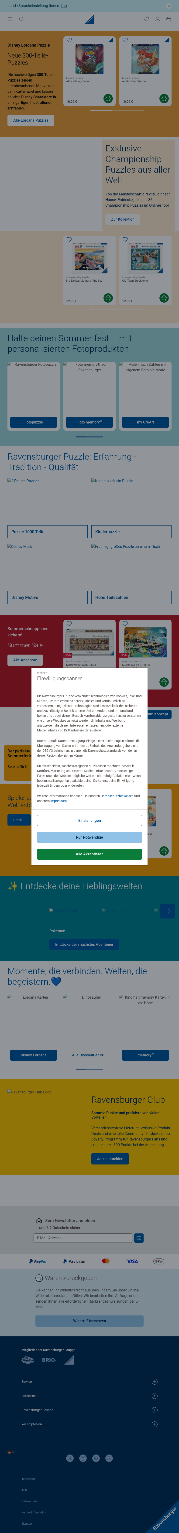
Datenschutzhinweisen (117, 796)
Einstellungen (89, 820)
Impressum (58, 801)
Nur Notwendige (89, 837)
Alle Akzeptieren (89, 854)
